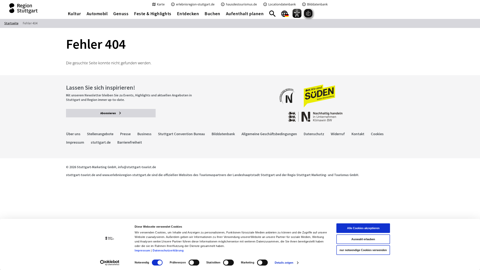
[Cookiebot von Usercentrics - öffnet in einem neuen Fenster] (109, 263)
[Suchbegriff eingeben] (272, 14)
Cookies (377, 133)
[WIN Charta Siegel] (375, 115)
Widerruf (338, 133)
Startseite (11, 23)
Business (144, 133)
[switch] (194, 263)
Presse (125, 133)
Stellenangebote (100, 133)
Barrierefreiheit (129, 142)
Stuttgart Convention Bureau (181, 133)
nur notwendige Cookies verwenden (363, 250)
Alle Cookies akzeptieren (363, 228)
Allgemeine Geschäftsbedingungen (269, 133)
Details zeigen (284, 262)
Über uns (73, 133)
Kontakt (357, 133)
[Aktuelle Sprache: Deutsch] (284, 14)
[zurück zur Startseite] (30, 8)
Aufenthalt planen (245, 13)
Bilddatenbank (223, 133)
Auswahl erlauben (363, 239)
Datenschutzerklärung (168, 250)
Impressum (142, 250)
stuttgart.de (101, 142)
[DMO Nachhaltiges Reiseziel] (289, 106)
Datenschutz (314, 133)
